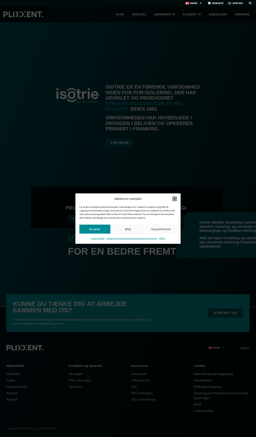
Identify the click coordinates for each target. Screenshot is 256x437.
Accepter (95, 229)
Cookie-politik (98, 238)
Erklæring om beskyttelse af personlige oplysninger (132, 238)
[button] (175, 199)
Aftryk (162, 238)
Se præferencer (161, 229)
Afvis (128, 229)
